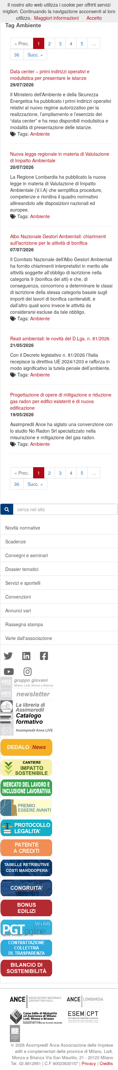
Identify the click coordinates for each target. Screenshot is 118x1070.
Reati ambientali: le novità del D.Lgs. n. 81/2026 (59, 338)
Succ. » (35, 54)
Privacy (89, 1063)
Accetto (94, 17)
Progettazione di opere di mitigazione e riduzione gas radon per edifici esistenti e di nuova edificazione (60, 401)
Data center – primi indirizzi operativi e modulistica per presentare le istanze (49, 74)
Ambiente (40, 133)
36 (16, 54)
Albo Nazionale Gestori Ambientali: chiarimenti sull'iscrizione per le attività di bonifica (58, 239)
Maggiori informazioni (56, 17)
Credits (106, 1063)
